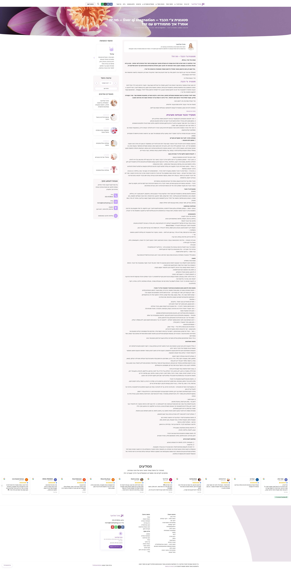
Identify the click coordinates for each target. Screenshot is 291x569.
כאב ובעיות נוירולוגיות (144, 527)
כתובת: (111, 207)
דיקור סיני (172, 520)
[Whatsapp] (102, 4)
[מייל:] (116, 202)
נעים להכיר (179, 4)
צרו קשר (118, 4)
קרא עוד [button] (55, 492)
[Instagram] (105, 4)
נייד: (112, 195)
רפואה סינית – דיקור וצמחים (167, 518)
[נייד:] (116, 196)
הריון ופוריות (147, 523)
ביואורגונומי (172, 540)
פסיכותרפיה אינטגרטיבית (168, 522)
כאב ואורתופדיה (145, 525)
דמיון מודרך (172, 536)
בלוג (124, 4)
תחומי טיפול (169, 4)
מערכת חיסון (146, 529)
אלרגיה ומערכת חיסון (144, 550)
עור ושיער (147, 542)
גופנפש (180, 28)
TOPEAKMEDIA (97, 565)
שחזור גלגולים (171, 542)
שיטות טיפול (160, 4)
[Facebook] (111, 4)
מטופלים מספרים (149, 4)
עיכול (148, 517)
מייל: (111, 201)
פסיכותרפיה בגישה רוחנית (168, 550)
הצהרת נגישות (169, 566)
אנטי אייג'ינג (147, 548)
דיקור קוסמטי (171, 524)
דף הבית (186, 4)
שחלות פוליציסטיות (102, 170)
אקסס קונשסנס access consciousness (164, 546)
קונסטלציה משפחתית (169, 530)
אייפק (174, 538)
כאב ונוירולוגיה (146, 538)
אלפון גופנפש (131, 4)
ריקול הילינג (172, 528)
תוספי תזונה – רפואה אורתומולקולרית (165, 544)
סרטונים (138, 4)
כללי (149, 552)
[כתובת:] (116, 208)
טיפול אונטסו (172, 552)
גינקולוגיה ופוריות (145, 521)
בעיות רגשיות (146, 519)
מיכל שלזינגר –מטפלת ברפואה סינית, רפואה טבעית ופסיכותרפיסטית (102, 104)
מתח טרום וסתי (191, 111)
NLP (174, 534)
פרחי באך (172, 516)
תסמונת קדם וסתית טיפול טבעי (102, 131)
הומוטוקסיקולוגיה (170, 526)
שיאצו (173, 532)
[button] (94, 58)
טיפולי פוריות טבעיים (102, 157)
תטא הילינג (172, 548)
